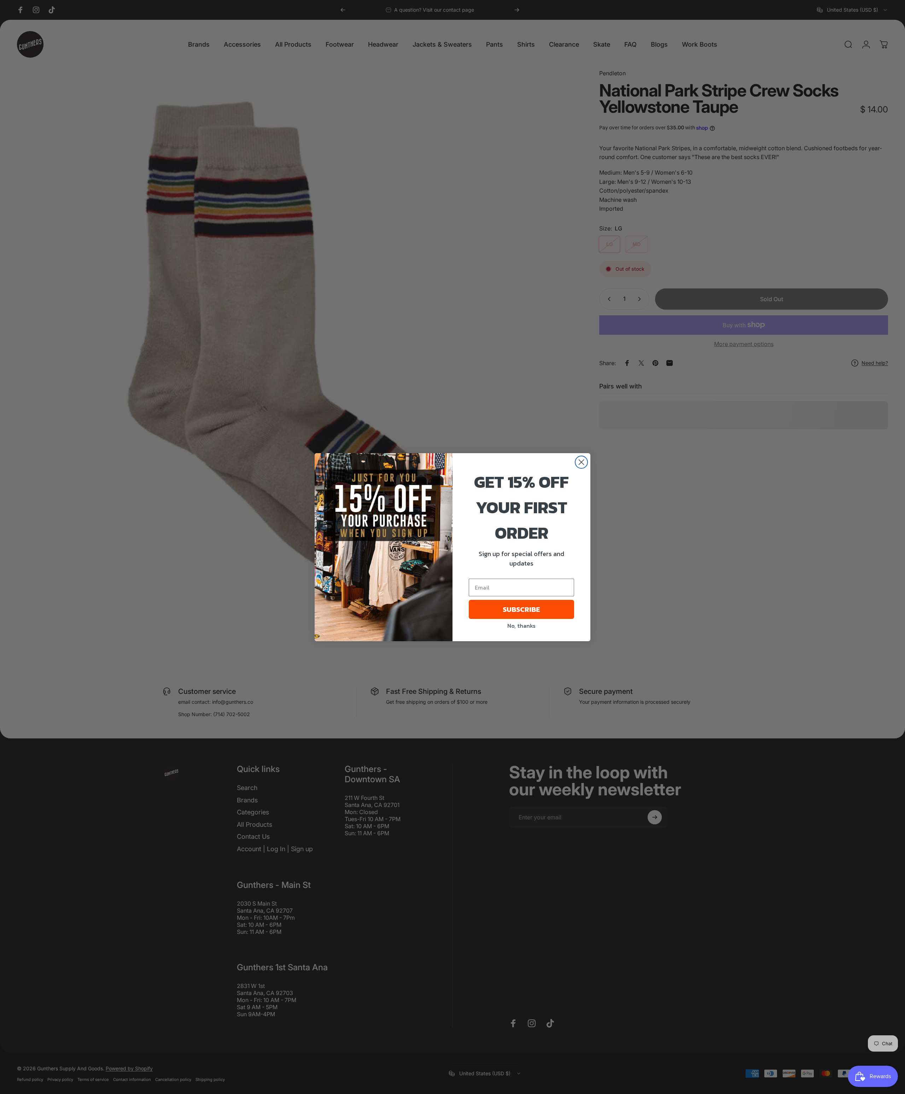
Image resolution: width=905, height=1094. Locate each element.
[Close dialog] (581, 462)
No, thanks (521, 625)
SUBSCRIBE (521, 609)
